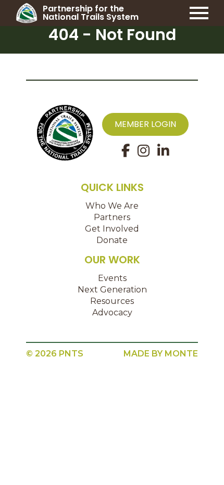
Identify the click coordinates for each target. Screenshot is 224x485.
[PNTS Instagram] (144, 151)
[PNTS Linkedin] (163, 151)
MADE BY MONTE (160, 354)
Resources (112, 301)
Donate (112, 240)
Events (112, 278)
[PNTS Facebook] (125, 151)
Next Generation (112, 290)
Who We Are (112, 206)
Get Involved (112, 229)
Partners (112, 217)
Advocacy (112, 312)
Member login (145, 124)
